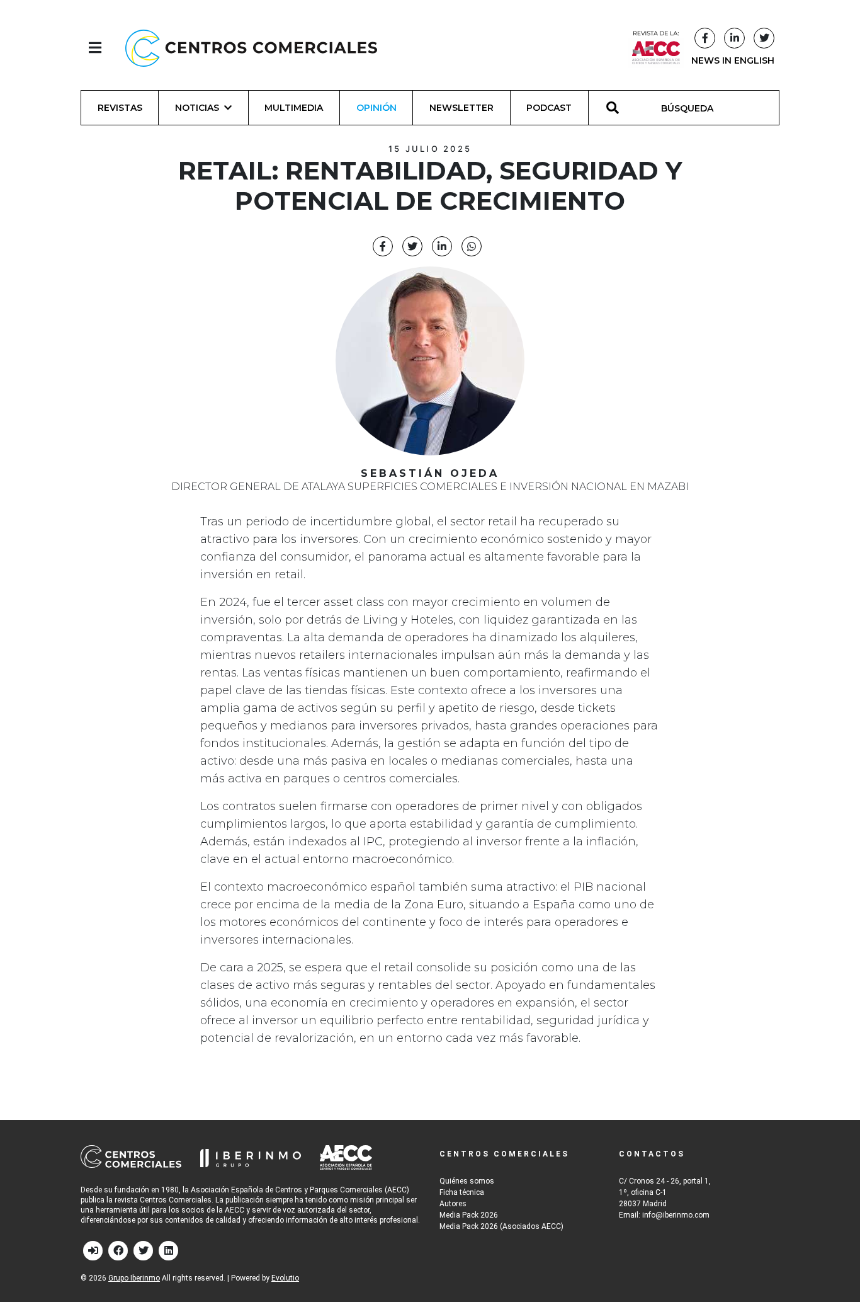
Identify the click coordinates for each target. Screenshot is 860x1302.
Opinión (376, 107)
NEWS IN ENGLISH (732, 60)
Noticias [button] (197, 107)
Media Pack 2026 (468, 1215)
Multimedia (293, 107)
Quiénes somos (466, 1181)
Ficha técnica (461, 1192)
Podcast (549, 107)
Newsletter (461, 107)
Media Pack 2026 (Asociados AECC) (501, 1226)
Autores (453, 1203)
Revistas (120, 107)
